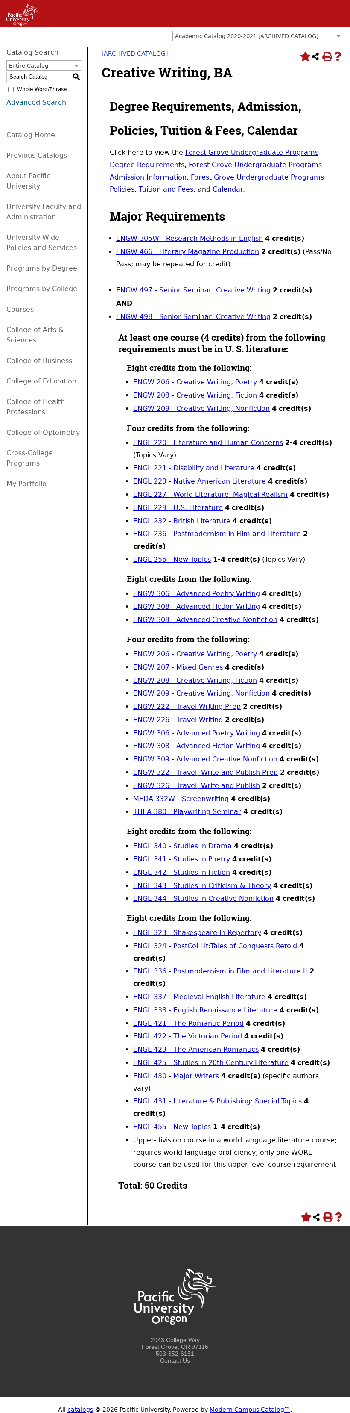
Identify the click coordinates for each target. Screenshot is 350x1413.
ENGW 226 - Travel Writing (178, 720)
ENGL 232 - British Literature (181, 521)
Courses (20, 309)
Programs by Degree (41, 268)
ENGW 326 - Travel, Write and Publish (196, 786)
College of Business (39, 361)
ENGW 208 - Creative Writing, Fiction (195, 395)
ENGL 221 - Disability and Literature (193, 468)
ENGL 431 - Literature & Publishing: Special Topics (217, 1101)
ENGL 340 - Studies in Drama (182, 846)
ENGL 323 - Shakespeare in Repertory (197, 933)
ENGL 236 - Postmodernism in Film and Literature (217, 534)
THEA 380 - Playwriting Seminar (187, 812)
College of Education (41, 381)
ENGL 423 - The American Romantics (196, 1049)
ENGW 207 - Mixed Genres (178, 667)
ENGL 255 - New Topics (172, 559)
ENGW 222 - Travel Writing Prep (187, 706)
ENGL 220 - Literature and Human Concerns (208, 443)
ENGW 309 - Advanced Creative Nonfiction (205, 620)
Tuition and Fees (166, 189)
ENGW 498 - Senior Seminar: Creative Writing (193, 317)
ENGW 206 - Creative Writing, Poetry (195, 382)
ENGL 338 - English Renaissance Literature (205, 1010)
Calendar (228, 189)
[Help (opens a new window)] (337, 56)
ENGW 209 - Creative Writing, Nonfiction (201, 408)
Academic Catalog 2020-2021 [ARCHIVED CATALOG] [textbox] (246, 36)
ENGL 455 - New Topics (172, 1127)
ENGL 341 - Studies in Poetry (181, 859)
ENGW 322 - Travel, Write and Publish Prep (205, 772)
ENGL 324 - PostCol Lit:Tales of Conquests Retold (215, 946)
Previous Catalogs (36, 155)
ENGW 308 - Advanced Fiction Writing (196, 606)
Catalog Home (30, 135)
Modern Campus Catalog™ (250, 1409)
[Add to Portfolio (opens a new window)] (304, 56)
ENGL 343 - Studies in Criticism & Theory (202, 886)
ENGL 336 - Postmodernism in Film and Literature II (220, 971)
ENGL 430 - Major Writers (176, 1076)
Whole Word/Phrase (42, 89)
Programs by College (41, 289)
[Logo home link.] (175, 1333)
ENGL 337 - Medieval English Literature (199, 997)
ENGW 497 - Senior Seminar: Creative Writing (193, 290)
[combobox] (257, 36)
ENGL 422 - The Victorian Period (187, 1036)
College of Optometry (43, 432)
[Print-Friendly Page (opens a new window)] (326, 56)
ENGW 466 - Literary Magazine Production (187, 252)
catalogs (80, 1409)
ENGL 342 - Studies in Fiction (181, 872)
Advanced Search (36, 102)
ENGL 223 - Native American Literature (199, 481)
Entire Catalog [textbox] (28, 65)
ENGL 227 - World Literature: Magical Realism (210, 494)
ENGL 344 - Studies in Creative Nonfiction (203, 898)
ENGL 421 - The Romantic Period (188, 1023)
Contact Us (175, 1360)
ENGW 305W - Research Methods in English (189, 238)
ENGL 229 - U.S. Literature (178, 508)
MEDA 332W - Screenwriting (181, 799)
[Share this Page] (315, 56)
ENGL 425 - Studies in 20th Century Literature (211, 1063)
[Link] (19, 23)
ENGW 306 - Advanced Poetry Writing (196, 594)
